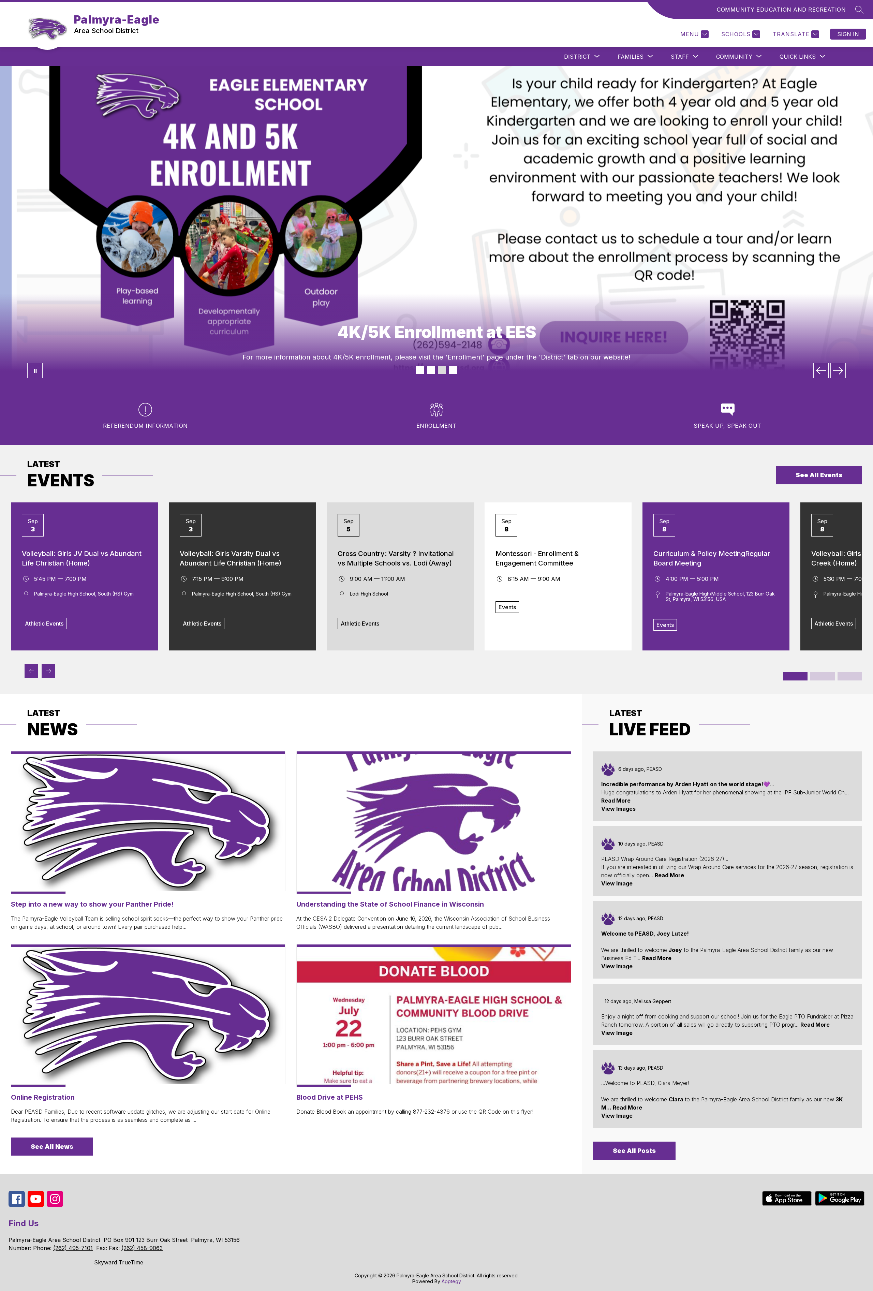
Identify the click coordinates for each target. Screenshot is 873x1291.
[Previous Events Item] (31, 671)
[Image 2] (431, 370)
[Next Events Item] (48, 671)
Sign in (848, 34)
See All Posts (634, 1150)
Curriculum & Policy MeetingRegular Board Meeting (711, 558)
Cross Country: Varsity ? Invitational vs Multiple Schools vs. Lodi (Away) (396, 558)
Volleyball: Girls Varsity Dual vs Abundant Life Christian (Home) (230, 558)
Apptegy (451, 1281)
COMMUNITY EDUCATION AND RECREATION (781, 9)
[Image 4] (453, 370)
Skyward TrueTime (118, 1262)
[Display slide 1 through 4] (795, 676)
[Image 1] (420, 370)
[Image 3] (442, 370)
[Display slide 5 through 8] (822, 676)
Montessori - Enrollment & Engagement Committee (537, 558)
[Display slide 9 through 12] (850, 676)
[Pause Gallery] (35, 370)
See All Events (819, 475)
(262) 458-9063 (142, 1248)
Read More (616, 800)
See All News (52, 1146)
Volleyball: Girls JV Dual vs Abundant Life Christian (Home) (82, 558)
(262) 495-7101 (73, 1248)
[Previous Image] (821, 370)
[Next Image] (838, 370)
